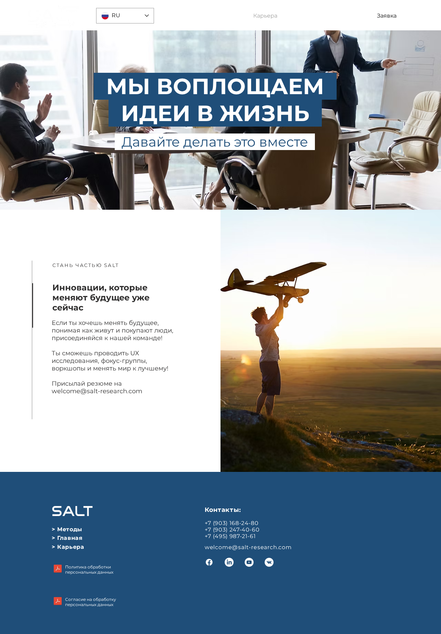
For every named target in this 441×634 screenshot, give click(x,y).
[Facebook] (209, 562)
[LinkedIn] (229, 562)
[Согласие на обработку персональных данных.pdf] (57, 601)
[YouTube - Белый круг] (249, 562)
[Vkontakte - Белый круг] (269, 562)
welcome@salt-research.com (97, 391)
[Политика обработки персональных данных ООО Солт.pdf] (57, 569)
